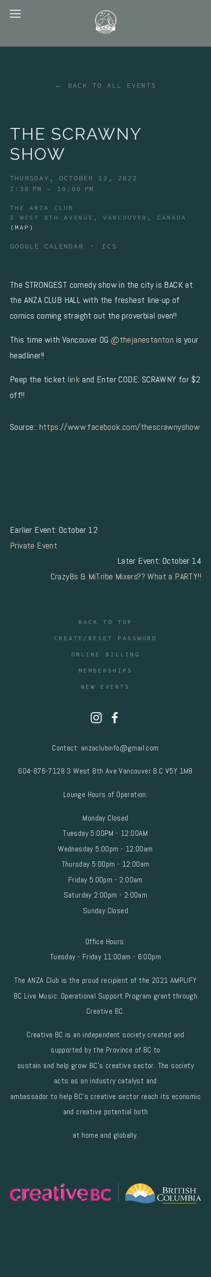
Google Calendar (46, 246)
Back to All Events (112, 85)
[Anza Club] (96, 718)
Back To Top (105, 622)
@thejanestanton (142, 339)
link (74, 379)
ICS (109, 246)
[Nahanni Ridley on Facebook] (115, 718)
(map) (22, 227)
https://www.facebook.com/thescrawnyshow (119, 426)
